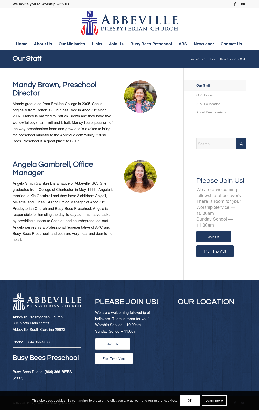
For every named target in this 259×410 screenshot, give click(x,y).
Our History (204, 95)
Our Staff (27, 58)
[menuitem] (22, 43)
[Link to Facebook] (235, 4)
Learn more (214, 400)
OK (190, 400)
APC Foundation (208, 103)
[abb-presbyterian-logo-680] (129, 22)
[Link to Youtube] (242, 4)
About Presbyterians (211, 112)
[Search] (243, 56)
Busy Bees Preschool (46, 357)
